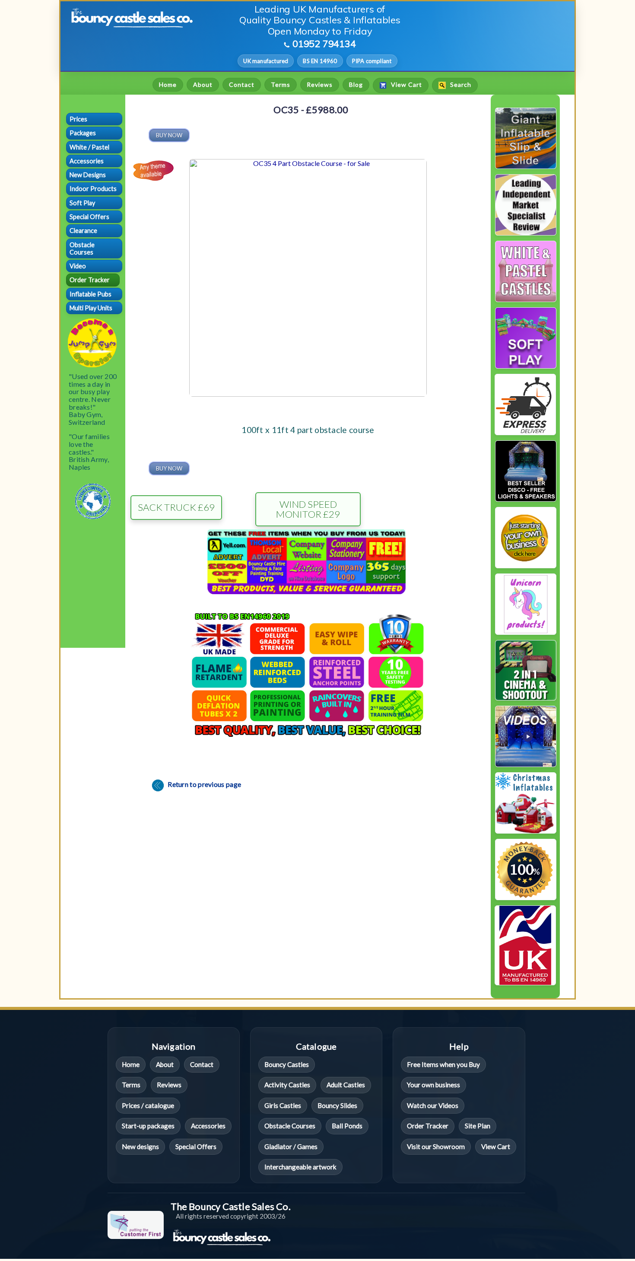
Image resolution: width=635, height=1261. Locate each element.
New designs (140, 1146)
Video (78, 266)
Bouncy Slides (337, 1105)
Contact (241, 84)
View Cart (405, 85)
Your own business (433, 1085)
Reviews (320, 84)
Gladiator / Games (291, 1146)
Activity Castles (287, 1085)
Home (168, 84)
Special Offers (89, 216)
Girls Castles (282, 1105)
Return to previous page (203, 784)
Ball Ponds (347, 1126)
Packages (83, 133)
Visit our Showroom (436, 1146)
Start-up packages (148, 1126)
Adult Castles (346, 1085)
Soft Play (82, 203)
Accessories (87, 161)
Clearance (83, 230)
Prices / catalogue (148, 1105)
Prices (78, 119)
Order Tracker (90, 279)
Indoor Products (93, 188)
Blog (356, 84)
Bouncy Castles (286, 1064)
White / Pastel (89, 147)
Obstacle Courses (82, 248)
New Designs (88, 174)
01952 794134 (324, 44)
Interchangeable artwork (300, 1167)
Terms (280, 84)
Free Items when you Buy (443, 1064)
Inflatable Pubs (90, 294)
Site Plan (477, 1126)
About (203, 84)
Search (459, 85)
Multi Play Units (91, 308)
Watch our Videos (432, 1105)
